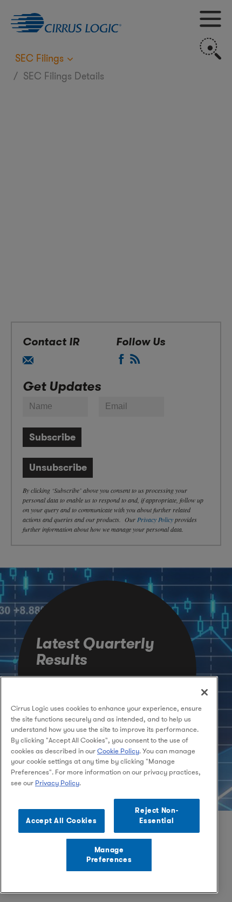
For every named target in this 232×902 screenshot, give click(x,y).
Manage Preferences (109, 855)
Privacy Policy (57, 783)
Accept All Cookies (61, 821)
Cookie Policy (118, 751)
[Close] (204, 692)
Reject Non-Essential (156, 815)
